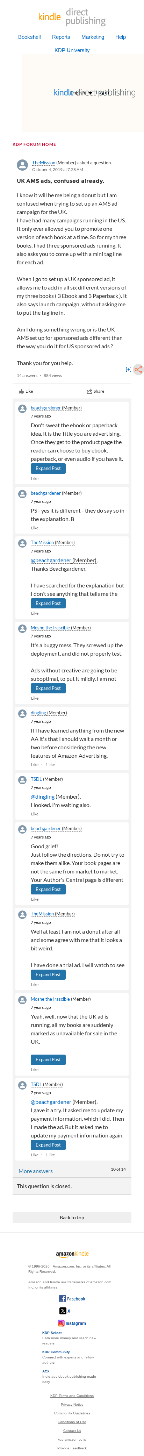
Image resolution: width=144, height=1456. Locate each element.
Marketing (92, 37)
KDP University (72, 50)
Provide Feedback (72, 1448)
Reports (61, 37)
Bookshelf (29, 37)
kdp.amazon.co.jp (72, 1439)
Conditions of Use (72, 1422)
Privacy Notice (72, 1404)
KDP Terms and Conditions (72, 1396)
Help (120, 37)
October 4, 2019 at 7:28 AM (57, 169)
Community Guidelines (72, 1413)
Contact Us (72, 1431)
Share (99, 391)
